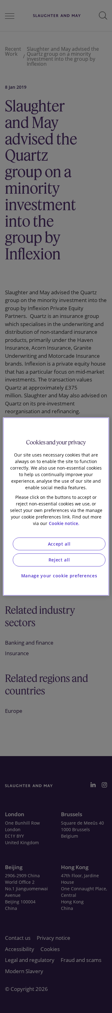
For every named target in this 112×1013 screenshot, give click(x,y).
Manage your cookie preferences (59, 576)
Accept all (59, 544)
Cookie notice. (64, 523)
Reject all (59, 560)
